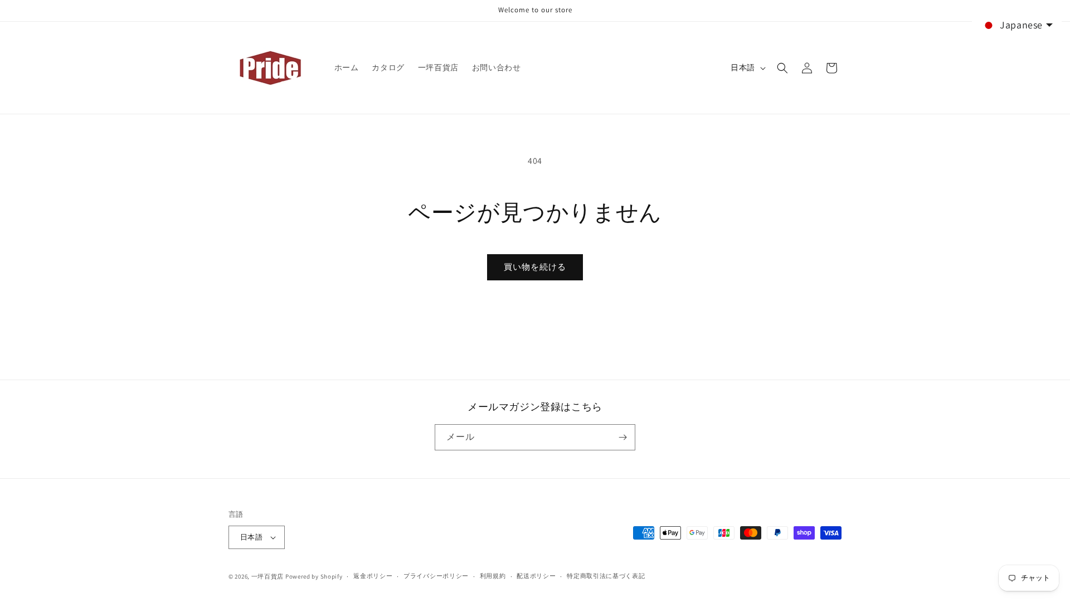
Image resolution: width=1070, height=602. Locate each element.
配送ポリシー (536, 576)
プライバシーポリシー (436, 576)
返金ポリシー (372, 576)
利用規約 (493, 576)
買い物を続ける (535, 266)
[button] (782, 68)
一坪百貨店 (267, 576)
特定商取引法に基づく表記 (606, 576)
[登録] (622, 437)
